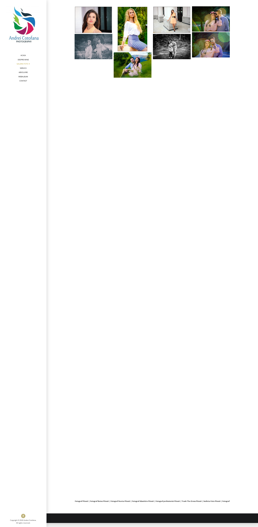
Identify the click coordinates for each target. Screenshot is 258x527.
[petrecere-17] (133, 384)
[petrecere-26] (211, 480)
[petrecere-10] (93, 336)
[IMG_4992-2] (211, 19)
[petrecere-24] (133, 471)
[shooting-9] (93, 74)
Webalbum (23, 76)
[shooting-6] (172, 220)
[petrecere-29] (211, 305)
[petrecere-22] (211, 451)
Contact (23, 81)
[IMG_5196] (133, 65)
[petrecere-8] (172, 307)
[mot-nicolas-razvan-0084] (93, 249)
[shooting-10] (211, 247)
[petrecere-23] (93, 453)
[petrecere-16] (93, 394)
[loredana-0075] (211, 130)
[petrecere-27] (93, 482)
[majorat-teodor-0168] (93, 190)
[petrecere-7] (133, 325)
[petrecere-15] (211, 363)
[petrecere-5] (172, 424)
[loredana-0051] (93, 132)
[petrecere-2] (93, 278)
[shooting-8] (133, 238)
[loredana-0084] (93, 161)
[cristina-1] (93, 103)
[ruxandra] (172, 74)
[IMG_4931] (93, 46)
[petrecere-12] (93, 424)
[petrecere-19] (133, 413)
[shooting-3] (93, 220)
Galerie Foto (22, 64)
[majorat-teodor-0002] (172, 161)
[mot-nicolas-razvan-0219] (172, 249)
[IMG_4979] (211, 44)
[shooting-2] (211, 218)
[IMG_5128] (211, 72)
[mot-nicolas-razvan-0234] (211, 276)
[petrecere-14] (172, 365)
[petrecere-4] (133, 296)
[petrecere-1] (211, 393)
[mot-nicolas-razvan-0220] (133, 267)
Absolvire (23, 72)
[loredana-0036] (133, 121)
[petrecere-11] (172, 336)
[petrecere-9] (211, 334)
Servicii (23, 68)
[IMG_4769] (172, 46)
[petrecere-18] (172, 394)
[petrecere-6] (93, 307)
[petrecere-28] (172, 278)
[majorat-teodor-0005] (133, 180)
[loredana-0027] (133, 151)
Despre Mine (23, 59)
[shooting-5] (211, 101)
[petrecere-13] (133, 355)
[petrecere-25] (172, 453)
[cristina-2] (133, 92)
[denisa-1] (93, 19)
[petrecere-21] (133, 442)
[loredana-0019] (211, 160)
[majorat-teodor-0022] (211, 189)
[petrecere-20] (211, 422)
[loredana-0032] (172, 132)
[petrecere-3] (93, 365)
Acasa (23, 55)
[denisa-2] (172, 19)
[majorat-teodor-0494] (133, 209)
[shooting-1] (172, 103)
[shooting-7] (133, 29)
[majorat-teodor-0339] (172, 190)
